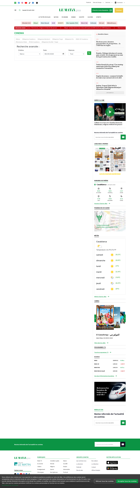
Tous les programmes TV (101, 352)
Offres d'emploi (96, 470)
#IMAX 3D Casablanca (82, 39)
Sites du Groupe (97, 2)
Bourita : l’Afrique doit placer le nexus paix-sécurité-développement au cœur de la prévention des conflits (109, 55)
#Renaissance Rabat (21, 42)
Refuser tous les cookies (105, 481)
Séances (71, 50)
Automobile (66, 469)
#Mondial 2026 (26, 23)
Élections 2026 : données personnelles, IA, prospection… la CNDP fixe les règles (108, 44)
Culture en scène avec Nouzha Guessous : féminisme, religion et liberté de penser (108, 124)
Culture (90, 17)
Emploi (65, 466)
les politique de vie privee (10, 485)
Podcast (65, 472)
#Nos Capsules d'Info (72, 23)
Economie (40, 464)
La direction (79, 464)
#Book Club (84, 23)
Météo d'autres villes (100, 296)
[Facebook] (19, 3)
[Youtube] (26, 3)
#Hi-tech (101, 23)
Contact (94, 467)
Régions (52, 466)
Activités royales (44, 17)
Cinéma (21, 50)
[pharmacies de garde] (110, 221)
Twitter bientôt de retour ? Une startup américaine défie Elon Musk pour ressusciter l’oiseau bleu (109, 66)
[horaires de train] (110, 391)
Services (108, 2)
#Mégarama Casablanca (28, 39)
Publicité (88, 2)
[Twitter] (36, 3)
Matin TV (39, 461)
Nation (56, 17)
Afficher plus (110, 92)
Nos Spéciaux (54, 472)
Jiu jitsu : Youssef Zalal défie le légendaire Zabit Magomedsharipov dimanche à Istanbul (108, 87)
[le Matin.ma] (70, 10)
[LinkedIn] (33, 3)
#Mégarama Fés (69, 39)
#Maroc (18, 39)
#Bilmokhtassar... (112, 23)
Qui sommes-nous (81, 461)
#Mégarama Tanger (57, 39)
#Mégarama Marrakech (44, 39)
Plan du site (79, 470)
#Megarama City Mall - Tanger (50, 42)
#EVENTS (60, 23)
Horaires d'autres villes (100, 203)
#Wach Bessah (45, 23)
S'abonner (119, 10)
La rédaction (95, 464)
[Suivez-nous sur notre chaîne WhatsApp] (15, 3)
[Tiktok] (29, 3)
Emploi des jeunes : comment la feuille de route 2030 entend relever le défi (109, 77)
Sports (98, 17)
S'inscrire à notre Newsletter (100, 10)
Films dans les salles (100, 343)
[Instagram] (22, 3)
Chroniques (40, 472)
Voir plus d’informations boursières (104, 376)
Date (45, 50)
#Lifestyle (93, 23)
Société (81, 17)
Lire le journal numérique (110, 173)
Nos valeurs (95, 461)
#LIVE (53, 23)
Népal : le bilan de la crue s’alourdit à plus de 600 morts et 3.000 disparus (74, 28)
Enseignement (41, 469)
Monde (73, 17)
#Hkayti (36, 23)
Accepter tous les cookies (127, 481)
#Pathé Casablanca (34, 42)
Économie (65, 17)
